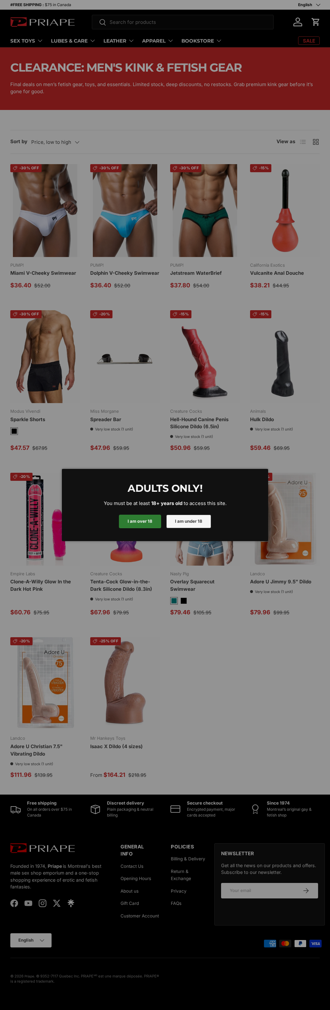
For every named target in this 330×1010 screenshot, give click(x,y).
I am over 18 (140, 521)
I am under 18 (188, 521)
